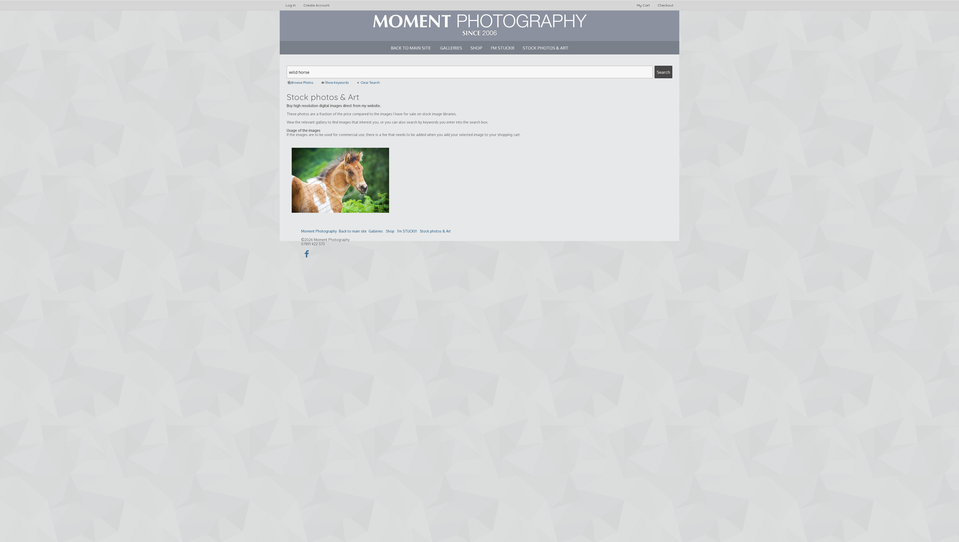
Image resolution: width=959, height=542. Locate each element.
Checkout (665, 5)
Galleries (451, 47)
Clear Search (370, 82)
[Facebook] (306, 253)
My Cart (644, 5)
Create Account (316, 5)
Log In (291, 5)
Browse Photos (302, 82)
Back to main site (411, 47)
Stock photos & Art (545, 47)
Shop (476, 47)
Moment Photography (319, 231)
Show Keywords (337, 82)
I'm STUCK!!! (502, 47)
